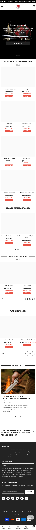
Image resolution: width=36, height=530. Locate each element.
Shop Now (18, 43)
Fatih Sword (9, 123)
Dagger (4, 468)
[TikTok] (17, 498)
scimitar (12, 472)
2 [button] (18, 55)
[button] (18, 433)
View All (18, 64)
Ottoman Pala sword (9, 192)
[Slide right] (32, 299)
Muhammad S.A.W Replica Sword (26, 236)
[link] (10, 527)
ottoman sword (22, 470)
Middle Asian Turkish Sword (27, 340)
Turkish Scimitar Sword (9, 89)
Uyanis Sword (27, 474)
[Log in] (29, 6)
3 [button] (19, 55)
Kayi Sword (5, 470)
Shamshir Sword (26, 123)
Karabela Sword (29, 468)
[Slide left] (27, 299)
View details (6, 411)
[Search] (7, 6)
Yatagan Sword (6, 476)
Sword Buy (5, 474)
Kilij (27, 89)
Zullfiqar (21, 476)
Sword (31, 472)
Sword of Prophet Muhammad (9, 236)
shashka (26, 472)
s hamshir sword (19, 472)
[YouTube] (22, 498)
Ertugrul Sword (20, 468)
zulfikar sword (14, 476)
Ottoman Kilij (26, 158)
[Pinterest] (12, 498)
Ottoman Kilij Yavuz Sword (27, 192)
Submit (29, 492)
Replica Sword (6, 472)
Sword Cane (11, 474)
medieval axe (14, 470)
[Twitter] (26, 498)
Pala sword (30, 470)
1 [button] (16, 55)
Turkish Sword (9, 340)
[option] (18, 34)
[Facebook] (3, 498)
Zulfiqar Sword (9, 285)
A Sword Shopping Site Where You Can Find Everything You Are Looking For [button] (15, 432)
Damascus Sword (11, 468)
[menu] (2, 6)
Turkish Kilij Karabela (9, 158)
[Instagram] (8, 498)
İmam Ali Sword (27, 285)
